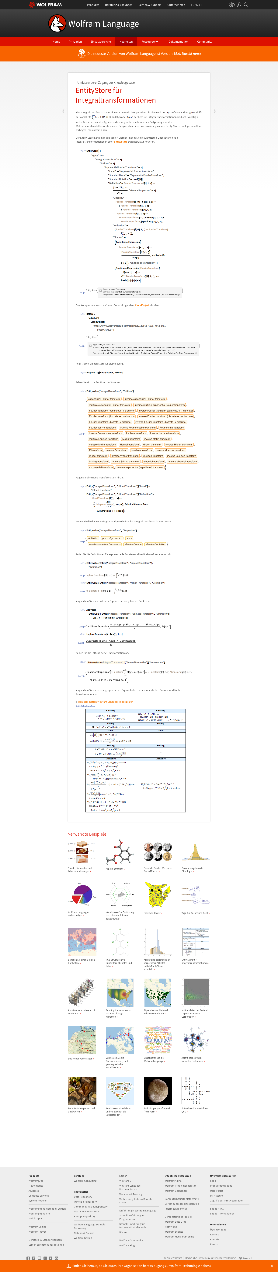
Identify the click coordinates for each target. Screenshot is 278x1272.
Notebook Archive (84, 1233)
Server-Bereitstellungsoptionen (46, 1244)
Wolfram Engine (37, 1226)
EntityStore (120, 141)
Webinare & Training (130, 1194)
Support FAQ (217, 1208)
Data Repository (83, 1196)
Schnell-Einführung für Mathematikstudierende (132, 1225)
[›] (214, 88)
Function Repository (85, 1201)
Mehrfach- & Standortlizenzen (45, 1239)
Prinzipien (75, 41)
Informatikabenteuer (176, 1208)
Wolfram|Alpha (173, 1180)
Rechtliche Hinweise (196, 1258)
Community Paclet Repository (91, 1206)
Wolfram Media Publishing (179, 1236)
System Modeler (38, 1200)
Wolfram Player (37, 1231)
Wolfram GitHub (83, 1238)
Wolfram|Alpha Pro (39, 1213)
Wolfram (177, 1258)
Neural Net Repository (86, 1211)
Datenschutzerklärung (223, 1258)
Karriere (214, 1234)
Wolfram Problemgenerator (180, 1185)
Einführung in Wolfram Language (137, 1210)
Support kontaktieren (222, 1213)
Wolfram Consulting (85, 1180)
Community (204, 41)
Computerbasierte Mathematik (182, 1199)
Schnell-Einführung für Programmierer (132, 1217)
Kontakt (214, 1239)
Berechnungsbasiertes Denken (182, 1203)
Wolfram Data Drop (175, 1221)
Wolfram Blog (127, 1245)
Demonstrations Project (178, 1216)
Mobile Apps (35, 1218)
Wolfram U (125, 1180)
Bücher (123, 1232)
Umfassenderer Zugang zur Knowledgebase (106, 83)
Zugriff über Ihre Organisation (226, 1200)
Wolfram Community (131, 1240)
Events (214, 1244)
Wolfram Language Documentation (130, 1187)
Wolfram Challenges (176, 1190)
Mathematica (36, 1185)
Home (56, 41)
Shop (213, 1180)
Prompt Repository (85, 1216)
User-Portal (216, 1190)
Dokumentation (179, 41)
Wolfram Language (104, 23)
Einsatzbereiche (101, 41)
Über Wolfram (218, 1229)
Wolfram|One (36, 1180)
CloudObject (142, 305)
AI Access (34, 1190)
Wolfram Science (174, 1231)
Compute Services (39, 1195)
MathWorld (171, 1226)
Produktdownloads (221, 1185)
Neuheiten (126, 41)
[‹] (63, 88)
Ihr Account (216, 1195)
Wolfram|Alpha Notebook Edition (47, 1208)
